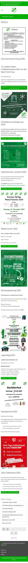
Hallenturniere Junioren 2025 (13, 172)
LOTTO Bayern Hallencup (7, 508)
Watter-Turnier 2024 (6, 523)
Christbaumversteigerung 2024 (9, 511)
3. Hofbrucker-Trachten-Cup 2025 (9, 502)
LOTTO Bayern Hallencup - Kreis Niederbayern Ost (12, 505)
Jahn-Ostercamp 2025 (11, 473)
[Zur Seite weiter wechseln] (12, 533)
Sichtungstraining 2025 (11, 290)
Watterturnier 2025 (9, 229)
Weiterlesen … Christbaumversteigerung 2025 (11, 138)
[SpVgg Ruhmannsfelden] (14, 10)
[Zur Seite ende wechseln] (16, 533)
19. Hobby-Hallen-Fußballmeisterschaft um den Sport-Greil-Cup (14, 69)
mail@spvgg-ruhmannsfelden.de (12, 4)
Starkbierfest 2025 (9, 411)
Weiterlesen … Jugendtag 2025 (8, 378)
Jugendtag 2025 (8, 355)
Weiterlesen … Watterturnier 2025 (9, 246)
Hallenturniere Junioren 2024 (8, 520)
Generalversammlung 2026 (13, 59)
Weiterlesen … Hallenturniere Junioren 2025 (11, 188)
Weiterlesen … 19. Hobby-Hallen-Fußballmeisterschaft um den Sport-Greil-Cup (14, 87)
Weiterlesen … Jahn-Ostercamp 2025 (10, 492)
